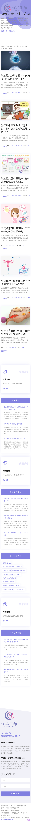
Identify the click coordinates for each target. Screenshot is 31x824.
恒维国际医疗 (21, 806)
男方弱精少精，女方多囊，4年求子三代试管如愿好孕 (15, 656)
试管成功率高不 (7, 570)
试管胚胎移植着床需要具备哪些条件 (12, 566)
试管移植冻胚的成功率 (8, 581)
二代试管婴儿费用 (19, 589)
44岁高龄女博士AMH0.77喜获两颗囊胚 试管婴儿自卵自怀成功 (16, 641)
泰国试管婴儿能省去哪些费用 (13, 424)
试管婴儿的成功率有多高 (18, 570)
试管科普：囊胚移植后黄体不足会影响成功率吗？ (16, 500)
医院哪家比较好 (7, 563)
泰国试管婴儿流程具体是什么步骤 (14, 439)
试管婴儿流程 (5, 815)
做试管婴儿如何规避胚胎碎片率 (11, 585)
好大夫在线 (5, 808)
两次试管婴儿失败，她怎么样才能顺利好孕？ (16, 671)
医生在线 (12, 806)
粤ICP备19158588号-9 (7, 820)
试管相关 (12, 31)
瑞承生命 (4, 31)
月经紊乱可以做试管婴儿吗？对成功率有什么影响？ (16, 517)
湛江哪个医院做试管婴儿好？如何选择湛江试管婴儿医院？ (15, 128)
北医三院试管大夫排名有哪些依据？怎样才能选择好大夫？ (16, 408)
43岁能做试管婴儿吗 (8, 589)
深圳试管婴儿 (5, 813)
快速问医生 (5, 810)
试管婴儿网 (15, 813)
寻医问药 (24, 813)
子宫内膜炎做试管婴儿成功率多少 (11, 574)
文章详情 (4, 93)
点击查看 (5, 388)
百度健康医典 (14, 810)
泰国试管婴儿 (14, 808)
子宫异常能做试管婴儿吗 (9, 578)
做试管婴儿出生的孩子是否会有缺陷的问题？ (16, 534)
